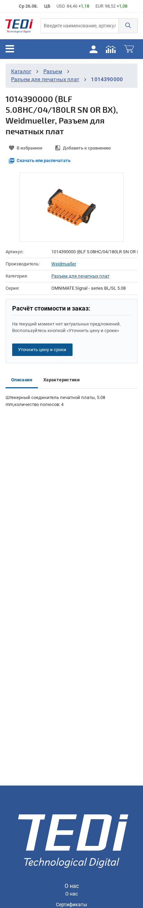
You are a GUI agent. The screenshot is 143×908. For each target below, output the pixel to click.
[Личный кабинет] (93, 49)
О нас (71, 894)
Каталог (21, 71)
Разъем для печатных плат (45, 79)
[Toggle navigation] (10, 49)
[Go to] (19, 26)
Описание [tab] (21, 379)
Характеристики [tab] (61, 379)
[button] (128, 25)
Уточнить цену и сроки (42, 349)
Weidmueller (63, 263)
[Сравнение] (110, 49)
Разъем (52, 71)
